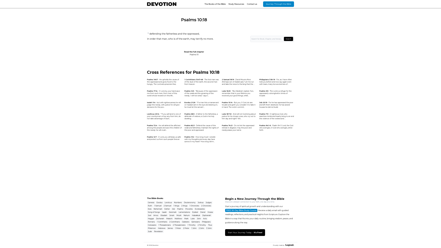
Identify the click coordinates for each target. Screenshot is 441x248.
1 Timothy (191, 225)
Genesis (151, 203)
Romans (151, 222)
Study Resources (236, 4)
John (199, 219)
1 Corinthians (162, 222)
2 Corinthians (174, 222)
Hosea (210, 212)
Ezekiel (195, 212)
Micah (179, 215)
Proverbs (189, 209)
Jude (150, 231)
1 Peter (178, 228)
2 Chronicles (206, 206)
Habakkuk (196, 215)
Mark (186, 219)
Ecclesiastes (200, 209)
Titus (210, 225)
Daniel (202, 212)
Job (173, 209)
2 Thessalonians (179, 225)
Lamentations (184, 212)
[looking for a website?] (289, 245)
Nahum (187, 215)
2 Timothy (202, 225)
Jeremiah (172, 212)
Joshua (200, 203)
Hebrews (161, 228)
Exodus (159, 203)
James (170, 228)
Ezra (149, 209)
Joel (149, 215)
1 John (193, 228)
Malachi (169, 219)
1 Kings (176, 206)
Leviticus (168, 203)
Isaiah (164, 212)
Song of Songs (154, 212)
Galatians (185, 222)
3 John (209, 228)
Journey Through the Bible (278, 4)
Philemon (152, 228)
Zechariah (160, 219)
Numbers (178, 203)
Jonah (171, 215)
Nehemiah (158, 209)
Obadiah (163, 215)
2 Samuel (167, 206)
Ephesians (196, 222)
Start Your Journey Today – (245, 232)
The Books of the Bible (215, 4)
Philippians (206, 222)
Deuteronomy (189, 203)
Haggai (151, 219)
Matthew (178, 219)
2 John (201, 228)
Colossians (152, 225)
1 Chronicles (194, 206)
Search (288, 39)
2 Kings (184, 206)
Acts (205, 219)
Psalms (180, 209)
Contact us (252, 4)
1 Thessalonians (164, 225)
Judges (209, 203)
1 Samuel (157, 206)
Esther (167, 209)
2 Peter (186, 228)
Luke (193, 219)
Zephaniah (206, 215)
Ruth (150, 206)
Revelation (158, 231)
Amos (155, 215)
